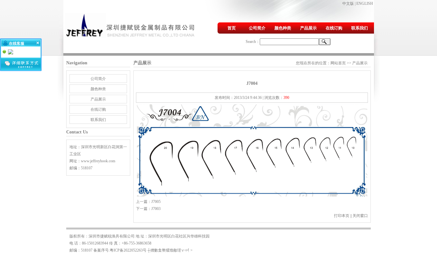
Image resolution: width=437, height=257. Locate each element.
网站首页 (338, 63)
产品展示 (308, 28)
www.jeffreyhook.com (98, 161)
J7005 (156, 201)
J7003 (156, 208)
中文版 (348, 3)
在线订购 (334, 28)
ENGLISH (364, 3)
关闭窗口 (360, 215)
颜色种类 (282, 28)
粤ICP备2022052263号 (128, 250)
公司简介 (257, 28)
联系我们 (359, 28)
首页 (231, 28)
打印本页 (341, 215)
